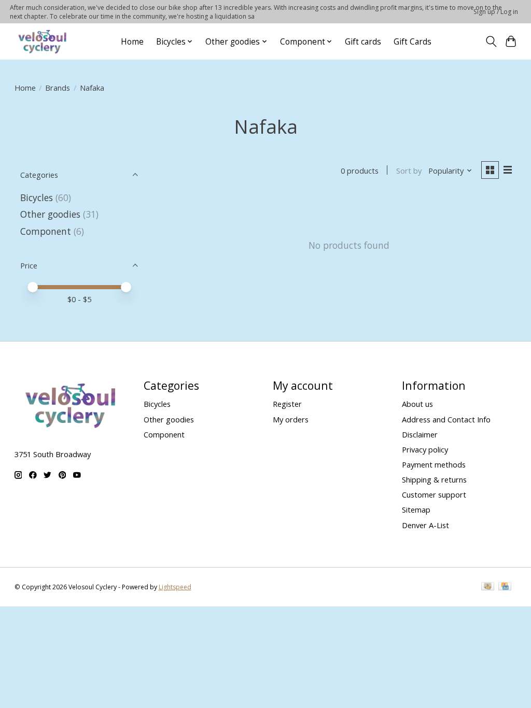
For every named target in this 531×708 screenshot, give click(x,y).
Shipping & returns (434, 479)
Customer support (434, 494)
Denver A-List (425, 525)
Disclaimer (420, 434)
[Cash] (487, 587)
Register (287, 404)
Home (132, 41)
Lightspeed (175, 587)
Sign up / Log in (495, 11)
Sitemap (416, 509)
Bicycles (36, 197)
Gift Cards (412, 41)
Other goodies (50, 214)
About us (417, 404)
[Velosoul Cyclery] (43, 41)
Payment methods (434, 464)
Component (45, 231)
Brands (57, 87)
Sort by (409, 170)
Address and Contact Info (446, 419)
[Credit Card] (504, 587)
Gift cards (363, 41)
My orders (291, 419)
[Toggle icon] (490, 41)
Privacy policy (425, 449)
